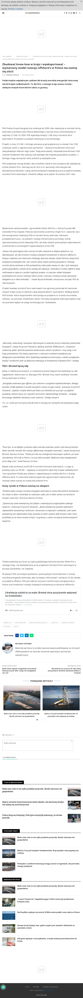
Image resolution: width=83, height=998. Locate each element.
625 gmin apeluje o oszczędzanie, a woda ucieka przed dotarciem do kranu (47, 939)
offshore (7, 626)
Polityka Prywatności (50, 987)
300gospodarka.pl (48, 990)
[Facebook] (64, 13)
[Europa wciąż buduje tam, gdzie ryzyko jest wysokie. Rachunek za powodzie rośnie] (8, 928)
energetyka (7, 622)
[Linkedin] (71, 13)
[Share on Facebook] (17, 635)
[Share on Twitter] (22, 635)
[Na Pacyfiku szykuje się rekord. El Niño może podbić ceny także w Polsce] (8, 915)
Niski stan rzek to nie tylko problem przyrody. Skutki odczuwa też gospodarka (32, 790)
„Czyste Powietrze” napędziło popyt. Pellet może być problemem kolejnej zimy (45, 900)
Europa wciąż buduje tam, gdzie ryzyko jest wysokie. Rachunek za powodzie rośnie (46, 926)
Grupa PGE (54, 622)
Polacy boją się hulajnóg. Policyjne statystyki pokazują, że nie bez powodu (32, 816)
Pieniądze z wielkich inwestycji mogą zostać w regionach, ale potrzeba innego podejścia (48, 864)
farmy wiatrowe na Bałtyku (38, 622)
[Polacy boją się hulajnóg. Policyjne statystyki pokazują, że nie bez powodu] (74, 818)
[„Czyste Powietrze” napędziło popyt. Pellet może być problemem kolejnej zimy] (8, 902)
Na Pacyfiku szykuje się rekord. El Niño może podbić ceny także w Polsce (48, 912)
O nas (27, 987)
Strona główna (7, 56)
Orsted (16, 626)
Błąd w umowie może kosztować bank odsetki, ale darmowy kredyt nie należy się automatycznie (33, 803)
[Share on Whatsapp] (32, 635)
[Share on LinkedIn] (27, 635)
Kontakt (36, 987)
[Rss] (76, 13)
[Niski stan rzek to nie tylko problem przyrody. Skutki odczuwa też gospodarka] (21, 698)
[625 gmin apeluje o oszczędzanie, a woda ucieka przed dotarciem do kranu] (8, 941)
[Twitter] (66, 13)
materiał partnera (68, 622)
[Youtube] (74, 13)
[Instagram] (69, 13)
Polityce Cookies (15, 8)
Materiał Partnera (22, 56)
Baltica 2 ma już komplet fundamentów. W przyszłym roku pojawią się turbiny (47, 851)
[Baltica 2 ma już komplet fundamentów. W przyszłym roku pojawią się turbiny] (61, 698)
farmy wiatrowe (20, 622)
